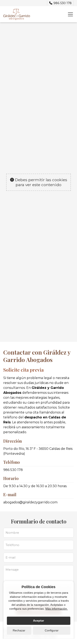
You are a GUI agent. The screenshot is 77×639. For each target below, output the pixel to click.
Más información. (56, 608)
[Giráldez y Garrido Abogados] (16, 14)
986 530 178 (13, 470)
